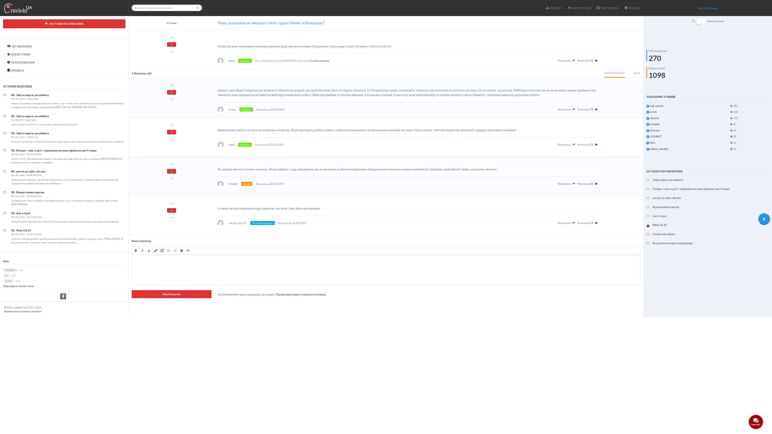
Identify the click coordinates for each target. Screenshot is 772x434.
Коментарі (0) (586, 60)
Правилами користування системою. (301, 294)
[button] (136, 250)
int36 (653, 112)
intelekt (655, 124)
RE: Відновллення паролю (27, 192)
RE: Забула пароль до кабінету (30, 95)
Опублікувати (171, 294)
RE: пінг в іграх (21, 213)
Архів (636, 73)
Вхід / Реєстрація (708, 8)
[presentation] (135, 250)
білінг (8, 281)
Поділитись (564, 60)
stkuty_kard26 (659, 148)
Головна (172, 23)
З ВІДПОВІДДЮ (614, 73)
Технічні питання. (319, 60)
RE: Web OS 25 (21, 230)
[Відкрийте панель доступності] (764, 219)
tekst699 (18, 120)
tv (6, 275)
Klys (652, 142)
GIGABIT (656, 136)
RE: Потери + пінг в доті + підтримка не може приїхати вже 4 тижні (53, 150)
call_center (19, 99)
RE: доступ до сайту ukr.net (28, 171)
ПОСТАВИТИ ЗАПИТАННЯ (66, 23)
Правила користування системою (22, 311)
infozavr (655, 130)
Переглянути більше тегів (18, 286)
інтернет (10, 270)
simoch (654, 118)
